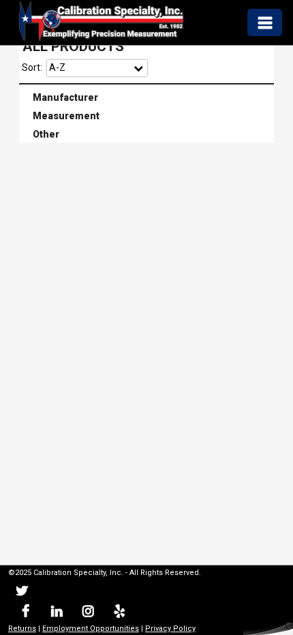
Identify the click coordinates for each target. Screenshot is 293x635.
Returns (22, 628)
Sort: (32, 67)
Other (147, 135)
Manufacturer (147, 97)
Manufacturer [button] (60, 96)
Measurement (147, 116)
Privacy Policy (170, 628)
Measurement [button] (60, 114)
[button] (264, 22)
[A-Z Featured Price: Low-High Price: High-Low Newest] (97, 68)
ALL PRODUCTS (73, 46)
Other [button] (40, 133)
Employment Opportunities (90, 628)
